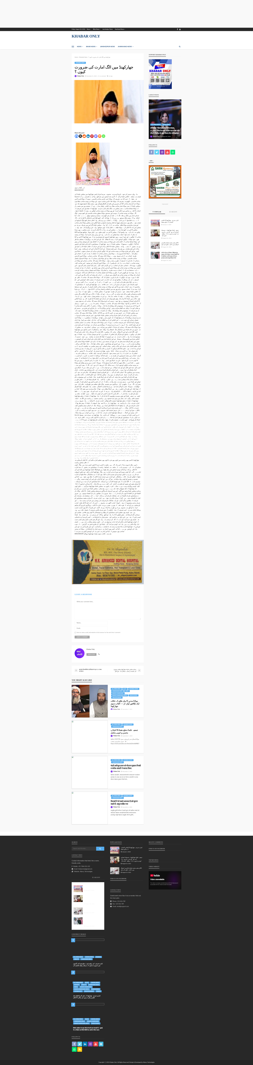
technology (78, 991)
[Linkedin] (88, 136)
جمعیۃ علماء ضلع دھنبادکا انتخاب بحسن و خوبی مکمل (124, 731)
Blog (124, 688)
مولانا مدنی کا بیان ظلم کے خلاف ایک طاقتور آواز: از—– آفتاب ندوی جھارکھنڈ (125, 703)
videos (98, 991)
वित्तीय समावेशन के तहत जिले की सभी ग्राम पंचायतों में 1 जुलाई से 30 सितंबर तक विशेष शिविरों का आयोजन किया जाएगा (88, 1029)
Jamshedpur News (107, 29)
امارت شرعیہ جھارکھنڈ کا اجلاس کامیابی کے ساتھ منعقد (170, 221)
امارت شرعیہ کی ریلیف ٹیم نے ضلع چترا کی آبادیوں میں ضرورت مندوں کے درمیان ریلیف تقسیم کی (88, 964)
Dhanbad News (80, 62)
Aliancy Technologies (86, 871)
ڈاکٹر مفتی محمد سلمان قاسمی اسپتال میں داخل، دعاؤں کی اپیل (170, 243)
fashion (98, 956)
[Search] (179, 46)
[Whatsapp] (103, 136)
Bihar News (96, 29)
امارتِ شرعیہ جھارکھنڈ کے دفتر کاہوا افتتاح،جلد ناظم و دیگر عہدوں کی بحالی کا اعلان (86, 997)
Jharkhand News (119, 29)
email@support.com (123, 906)
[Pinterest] (92, 136)
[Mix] (99, 136)
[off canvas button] (73, 46)
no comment (102, 76)
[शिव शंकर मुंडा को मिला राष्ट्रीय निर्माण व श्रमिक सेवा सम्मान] (165, 119)
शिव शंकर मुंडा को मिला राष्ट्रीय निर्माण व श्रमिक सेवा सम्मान (164, 131)
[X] (80, 136)
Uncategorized (116, 697)
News (88, 29)
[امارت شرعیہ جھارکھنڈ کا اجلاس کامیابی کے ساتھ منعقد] (155, 223)
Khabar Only (80, 76)
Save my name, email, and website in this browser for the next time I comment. (99, 632)
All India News (116, 688)
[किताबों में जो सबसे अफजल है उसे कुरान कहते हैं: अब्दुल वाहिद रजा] (90, 808)
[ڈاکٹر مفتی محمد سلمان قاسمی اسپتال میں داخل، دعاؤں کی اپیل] (155, 245)
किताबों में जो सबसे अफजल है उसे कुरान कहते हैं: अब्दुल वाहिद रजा (124, 802)
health (76, 959)
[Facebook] (76, 136)
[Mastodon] (96, 136)
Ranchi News (133, 695)
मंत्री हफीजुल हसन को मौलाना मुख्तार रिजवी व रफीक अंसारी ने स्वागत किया (126, 766)
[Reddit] (84, 136)
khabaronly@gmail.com (85, 869)
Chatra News (89, 956)
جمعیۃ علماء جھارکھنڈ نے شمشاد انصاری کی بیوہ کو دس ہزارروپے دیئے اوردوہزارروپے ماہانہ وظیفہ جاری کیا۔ (170, 233)
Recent (174, 212)
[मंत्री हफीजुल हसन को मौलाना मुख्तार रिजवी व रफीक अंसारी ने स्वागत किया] (90, 772)
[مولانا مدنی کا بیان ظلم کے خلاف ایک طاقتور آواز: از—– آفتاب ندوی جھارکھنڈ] (90, 701)
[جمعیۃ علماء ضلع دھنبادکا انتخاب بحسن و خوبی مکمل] (90, 736)
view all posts (91, 654)
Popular (157, 212)
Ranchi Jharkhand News (119, 695)
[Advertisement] (59, 14)
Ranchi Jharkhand (117, 693)
